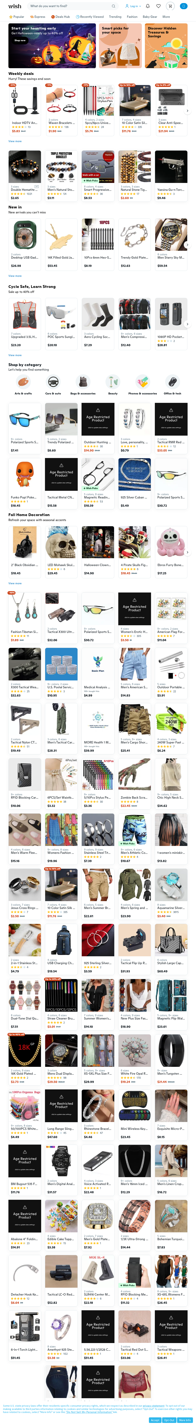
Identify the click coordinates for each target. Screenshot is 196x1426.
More (166, 17)
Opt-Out (169, 1420)
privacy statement (153, 1405)
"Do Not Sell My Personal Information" (89, 1412)
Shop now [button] (20, 40)
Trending (115, 17)
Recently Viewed (92, 17)
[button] (134, 6)
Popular (18, 17)
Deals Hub (63, 17)
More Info (185, 1420)
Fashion (132, 17)
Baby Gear (150, 17)
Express (39, 17)
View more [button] (15, 141)
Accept (155, 1420)
